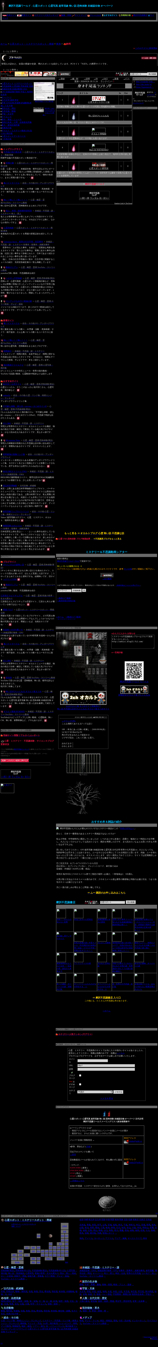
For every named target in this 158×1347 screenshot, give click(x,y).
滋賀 (85, 1230)
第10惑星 (149, 1291)
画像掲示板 (7, 128)
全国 (81, 1219)
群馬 (148, 1225)
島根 (100, 1230)
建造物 (94, 1301)
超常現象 (150, 1270)
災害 (6, 1304)
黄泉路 (9, 677)
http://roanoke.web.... (145, 81)
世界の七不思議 (134, 1273)
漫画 (115, 1320)
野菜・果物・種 (99, 1311)
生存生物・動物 (9, 111)
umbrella (6, 395)
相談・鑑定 (26, 1326)
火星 (110, 1291)
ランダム (15, 777)
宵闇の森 (10, 162)
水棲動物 (70, 1291)
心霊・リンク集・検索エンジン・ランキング (21, 1320)
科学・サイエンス (38, 1304)
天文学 (82, 1291)
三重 (102, 1227)
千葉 (125, 1225)
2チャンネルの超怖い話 (13, 564)
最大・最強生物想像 (11, 125)
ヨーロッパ (99, 1238)
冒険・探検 (53, 1304)
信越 (130, 1219)
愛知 (97, 1227)
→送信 (73, 1154)
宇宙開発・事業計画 (122, 1294)
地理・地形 (63, 1301)
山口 (106, 1230)
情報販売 (16, 1326)
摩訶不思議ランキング (21, 749)
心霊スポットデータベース (14, 136)
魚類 (31, 1291)
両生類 (55, 1291)
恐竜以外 (10, 1291)
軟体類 (62, 1291)
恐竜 (3, 1291)
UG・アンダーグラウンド (15, 1329)
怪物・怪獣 (107, 1284)
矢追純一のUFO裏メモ (13, 629)
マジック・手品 (34, 1323)
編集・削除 (66, 15)
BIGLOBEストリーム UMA (15, 471)
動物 (3, 1311)
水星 (94, 1291)
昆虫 (41, 1291)
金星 (99, 1291)
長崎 (153, 1230)
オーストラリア (135, 1238)
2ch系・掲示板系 (50, 1323)
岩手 (99, 1225)
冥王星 (141, 1291)
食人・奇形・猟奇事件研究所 (19, 210)
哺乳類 (9, 1311)
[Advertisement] (79, 31)
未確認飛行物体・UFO (107, 1270)
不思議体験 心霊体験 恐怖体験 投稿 (17, 86)
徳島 (132, 1230)
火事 (27, 1304)
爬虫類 (47, 1291)
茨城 (143, 1225)
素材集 (23, 1323)
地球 (104, 1291)
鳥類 (36, 1291)
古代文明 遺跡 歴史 (10, 100)
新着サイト (12, 15)
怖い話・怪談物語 (16, 1273)
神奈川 (132, 1225)
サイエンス (7, 117)
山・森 (49, 1301)
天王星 (126, 1291)
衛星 (90, 1294)
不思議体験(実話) (39, 1270)
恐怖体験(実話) (7, 1270)
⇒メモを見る (106, 1098)
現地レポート (108, 1233)
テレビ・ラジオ (92, 1320)
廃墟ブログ (8, 609)
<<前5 (4, 777)
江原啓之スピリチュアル (12, 595)
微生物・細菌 (64, 1311)
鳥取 (111, 1230)
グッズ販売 (6, 1326)
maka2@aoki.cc (136, 1162)
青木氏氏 (155, 1339)
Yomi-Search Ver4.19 (150, 1337)
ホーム (3, 44)
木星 (115, 1291)
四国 (103, 1219)
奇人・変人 (109, 1273)
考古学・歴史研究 (123, 1301)
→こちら (121, 1053)
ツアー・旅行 (39, 1326)
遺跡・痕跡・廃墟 (106, 1301)
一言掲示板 (7, 139)
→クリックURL (10, 579)
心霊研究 (29, 1273)
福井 (123, 1227)
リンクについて (138, 103)
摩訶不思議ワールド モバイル (134, 681)
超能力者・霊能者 (35, 1276)
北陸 (126, 1219)
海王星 (134, 1291)
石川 (118, 1227)
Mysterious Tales (13, 440)
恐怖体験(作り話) (23, 1270)
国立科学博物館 (10, 485)
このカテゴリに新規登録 (146, 48)
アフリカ (109, 1238)
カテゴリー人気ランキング (46, 15)
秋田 (94, 1225)
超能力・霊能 (20, 1276)
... (116, 1233)
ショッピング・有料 (68, 1323)
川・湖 (42, 1301)
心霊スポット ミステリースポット (17, 83)
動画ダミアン (12, 267)
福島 (115, 1225)
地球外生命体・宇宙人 (142, 1294)
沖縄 (86, 1219)
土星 (120, 1291)
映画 (81, 1320)
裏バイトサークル (12, 183)
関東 (121, 1219)
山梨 (81, 1227)
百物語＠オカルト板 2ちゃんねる (134, 695)
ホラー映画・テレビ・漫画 (57, 1276)
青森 (89, 1225)
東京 (120, 1225)
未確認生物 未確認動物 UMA (14, 89)
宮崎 (87, 1233)
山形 (104, 1225)
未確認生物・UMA (87, 1270)
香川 (116, 1230)
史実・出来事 (139, 1301)
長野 (92, 1227)
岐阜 (108, 1227)
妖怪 (81, 1284)
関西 (112, 1219)
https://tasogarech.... (145, 87)
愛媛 (121, 1230)
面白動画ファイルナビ (14, 364)
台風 (22, 1304)
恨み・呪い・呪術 (68, 1273)
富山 (129, 1227)
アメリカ (89, 1238)
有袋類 (16, 1311)
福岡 (137, 1230)
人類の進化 (84, 1301)
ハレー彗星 (107, 1294)
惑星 (89, 1291)
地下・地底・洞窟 (20, 1301)
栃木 (154, 1225)
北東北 (142, 1219)
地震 (11, 1304)
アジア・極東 (120, 1238)
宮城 (110, 1225)
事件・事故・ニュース (12, 119)
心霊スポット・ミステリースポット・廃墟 (32, 44)
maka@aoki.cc (135, 1141)
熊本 (81, 1233)
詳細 (88, 1146)
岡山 (95, 1230)
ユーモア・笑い (149, 1273)
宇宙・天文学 (8, 114)
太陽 (85, 1294)
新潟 (87, 1227)
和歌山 (145, 1227)
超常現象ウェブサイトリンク (16, 511)
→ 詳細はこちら (77, 1181)
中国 (108, 1219)
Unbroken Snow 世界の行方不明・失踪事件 (23, 241)
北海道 (149, 1219)
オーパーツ (7, 97)
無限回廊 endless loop (12, 525)
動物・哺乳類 (21, 1291)
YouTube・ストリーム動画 (13, 1279)
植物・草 (87, 1311)
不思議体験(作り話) (57, 1270)
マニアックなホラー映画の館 (19, 301)
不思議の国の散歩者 (13, 152)
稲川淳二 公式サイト (12, 384)
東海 (58, 44)
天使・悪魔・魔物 (93, 1284)
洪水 (17, 1304)
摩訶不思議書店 (140, 15)
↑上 (156, 1213)
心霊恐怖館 (9, 227)
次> (22, 777)
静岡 (113, 1227)
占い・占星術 (7, 1276)
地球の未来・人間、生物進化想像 (17, 122)
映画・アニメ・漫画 (122, 1284)
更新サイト (26, 15)
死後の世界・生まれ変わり (47, 1273)
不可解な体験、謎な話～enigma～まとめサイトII (24, 406)
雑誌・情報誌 (106, 1320)
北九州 (98, 1219)
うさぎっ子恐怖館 (14, 278)
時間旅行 (8, 351)
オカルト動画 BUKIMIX (14, 711)
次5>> (27, 777)
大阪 (134, 1227)
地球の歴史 (6, 1301)
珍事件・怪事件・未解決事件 (131, 1270)
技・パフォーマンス (55, 1326)
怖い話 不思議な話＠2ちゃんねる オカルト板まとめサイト (83, 709)
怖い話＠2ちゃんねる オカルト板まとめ (24, 691)
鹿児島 (93, 1233)
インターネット (139, 1320)
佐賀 (142, 1230)
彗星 (98, 1294)
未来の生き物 (12, 1313)
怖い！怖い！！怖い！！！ (16, 199)
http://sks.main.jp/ (144, 84)
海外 (81, 1238)
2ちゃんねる (95, 15)
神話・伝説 (120, 1273)
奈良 (139, 1227)
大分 (148, 1230)
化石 (10, 1294)
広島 (90, 1230)
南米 (145, 1238)
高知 (127, 1230)
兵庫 (152, 1227)
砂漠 (55, 1301)
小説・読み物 (124, 1320)
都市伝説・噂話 (9, 108)
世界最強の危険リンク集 (14, 454)
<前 (9, 777)
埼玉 (138, 1225)
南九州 (91, 1219)
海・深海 (33, 1301)
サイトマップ (81, 15)
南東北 (136, 1219)
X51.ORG (7, 423)
